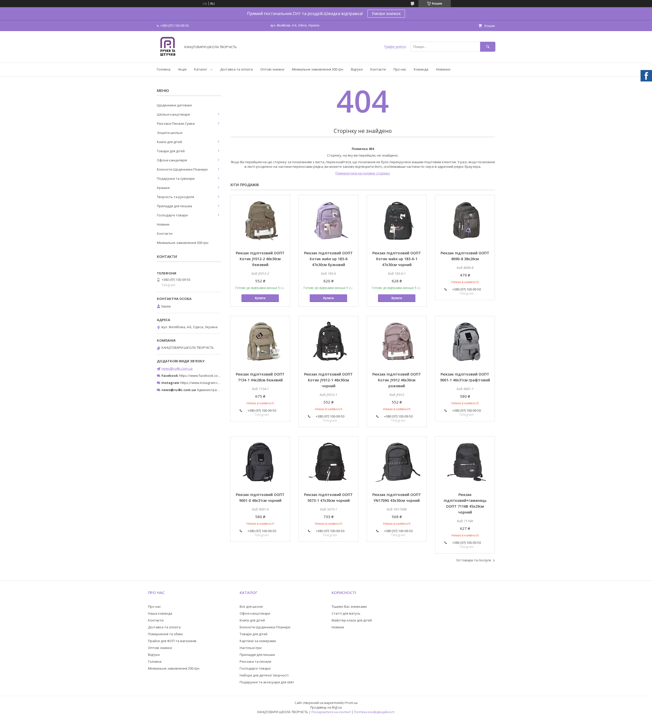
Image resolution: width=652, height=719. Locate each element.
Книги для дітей (169, 142)
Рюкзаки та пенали (255, 661)
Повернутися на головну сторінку (362, 173)
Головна (163, 69)
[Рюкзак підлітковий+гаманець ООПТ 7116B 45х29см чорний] (465, 462)
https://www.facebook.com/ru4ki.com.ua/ (211, 375)
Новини (163, 224)
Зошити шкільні (169, 132)
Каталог (200, 69)
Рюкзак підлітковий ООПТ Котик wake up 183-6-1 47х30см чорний (396, 259)
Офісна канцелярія (172, 160)
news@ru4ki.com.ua (177, 368)
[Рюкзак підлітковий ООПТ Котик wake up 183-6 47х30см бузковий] (328, 220)
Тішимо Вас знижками (349, 606)
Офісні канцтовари (255, 613)
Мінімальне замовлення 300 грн (317, 69)
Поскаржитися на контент (331, 712)
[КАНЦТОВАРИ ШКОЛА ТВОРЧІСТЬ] (168, 56)
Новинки (443, 69)
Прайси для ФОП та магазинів (172, 641)
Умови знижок (386, 13)
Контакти (378, 69)
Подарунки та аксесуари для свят (267, 682)
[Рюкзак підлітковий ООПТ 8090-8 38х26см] (465, 220)
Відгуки (357, 69)
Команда (421, 69)
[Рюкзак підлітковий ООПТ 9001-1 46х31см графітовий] (465, 341)
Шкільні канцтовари (173, 114)
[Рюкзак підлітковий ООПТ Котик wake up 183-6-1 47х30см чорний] (396, 220)
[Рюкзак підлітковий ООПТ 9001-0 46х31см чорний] (260, 462)
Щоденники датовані (174, 105)
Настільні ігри (251, 647)
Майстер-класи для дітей (352, 620)
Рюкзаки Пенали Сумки (176, 123)
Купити (260, 298)
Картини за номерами (258, 641)
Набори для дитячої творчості (264, 675)
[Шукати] (487, 47)
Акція (182, 69)
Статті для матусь (346, 613)
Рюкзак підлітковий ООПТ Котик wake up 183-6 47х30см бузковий (328, 259)
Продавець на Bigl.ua (326, 707)
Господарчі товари (172, 215)
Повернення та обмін (165, 634)
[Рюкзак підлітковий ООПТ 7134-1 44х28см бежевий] (260, 341)
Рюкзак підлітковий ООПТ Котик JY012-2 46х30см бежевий (260, 259)
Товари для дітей (171, 151)
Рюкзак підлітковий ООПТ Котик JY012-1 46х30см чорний (328, 380)
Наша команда (160, 613)
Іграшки (163, 187)
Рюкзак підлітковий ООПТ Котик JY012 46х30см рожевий (396, 380)
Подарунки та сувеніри (176, 178)
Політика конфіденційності (374, 712)
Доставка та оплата (236, 69)
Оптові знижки (272, 69)
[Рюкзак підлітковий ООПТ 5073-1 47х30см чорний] (328, 462)
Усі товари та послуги (473, 560)
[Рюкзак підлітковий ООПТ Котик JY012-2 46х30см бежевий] (260, 220)
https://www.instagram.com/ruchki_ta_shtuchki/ (217, 382)
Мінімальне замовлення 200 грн (173, 668)
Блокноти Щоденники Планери (182, 169)
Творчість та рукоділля (175, 197)
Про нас (399, 69)
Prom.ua (351, 703)
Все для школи (251, 606)
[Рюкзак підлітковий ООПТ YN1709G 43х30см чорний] (396, 462)
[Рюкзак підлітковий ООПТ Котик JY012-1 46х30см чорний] (328, 341)
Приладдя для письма (174, 206)
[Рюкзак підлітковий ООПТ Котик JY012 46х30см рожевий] (396, 341)
